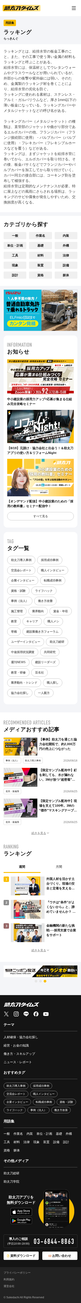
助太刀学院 (11, 1181)
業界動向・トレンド (24, 682)
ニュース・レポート (18, 1062)
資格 (40, 275)
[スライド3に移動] (45, 981)
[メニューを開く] (73, 8)
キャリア (32, 621)
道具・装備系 (12, 791)
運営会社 (9, 1286)
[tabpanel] (40, 909)
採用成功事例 (49, 560)
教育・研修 (18, 672)
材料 (40, 255)
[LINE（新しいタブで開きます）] (26, 1014)
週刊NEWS (18, 662)
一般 (15, 235)
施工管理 (17, 611)
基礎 (40, 245)
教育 (14, 621)
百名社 (39, 672)
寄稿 (14, 631)
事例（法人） (20, 601)
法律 (66, 255)
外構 (66, 245)
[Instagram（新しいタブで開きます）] (16, 1014)
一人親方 (44, 693)
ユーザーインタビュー (25, 641)
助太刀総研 (57, 641)
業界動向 (38, 611)
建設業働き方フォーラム (42, 631)
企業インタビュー (22, 580)
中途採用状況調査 (22, 652)
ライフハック (44, 590)
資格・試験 (18, 590)
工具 (15, 255)
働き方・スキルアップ (19, 1054)
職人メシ (53, 621)
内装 (66, 235)
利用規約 (9, 1279)
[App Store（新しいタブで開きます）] (21, 1212)
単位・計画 (15, 245)
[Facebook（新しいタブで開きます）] (36, 1014)
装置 (40, 265)
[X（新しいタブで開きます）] (6, 1014)
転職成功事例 (52, 580)
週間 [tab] (22, 866)
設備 (66, 265)
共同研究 (50, 652)
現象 (15, 265)
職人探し (52, 682)
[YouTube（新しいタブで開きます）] (46, 1014)
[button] (40, 833)
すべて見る (40, 516)
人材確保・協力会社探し (21, 1037)
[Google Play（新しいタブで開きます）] (21, 1221)
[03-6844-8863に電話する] (54, 1241)
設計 (15, 275)
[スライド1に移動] (36, 981)
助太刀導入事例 (21, 560)
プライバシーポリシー (17, 1272)
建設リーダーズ (45, 662)
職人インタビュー (52, 570)
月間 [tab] (59, 866)
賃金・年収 (60, 611)
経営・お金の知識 (16, 1045)
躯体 (66, 275)
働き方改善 (45, 601)
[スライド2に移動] (40, 981)
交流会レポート (21, 570)
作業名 (40, 235)
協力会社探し (20, 693)
